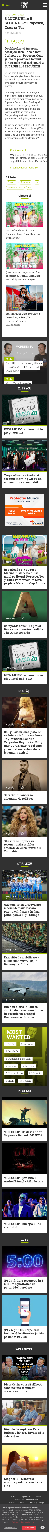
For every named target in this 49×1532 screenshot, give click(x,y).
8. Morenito (35, 1073)
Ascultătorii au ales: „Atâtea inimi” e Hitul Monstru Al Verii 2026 (24, 367)
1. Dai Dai (10, 1044)
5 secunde (25, 182)
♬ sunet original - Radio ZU (24, 167)
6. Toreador (28, 1066)
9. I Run (10, 1080)
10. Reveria (25, 1080)
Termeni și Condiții (36, 1502)
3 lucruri (11, 182)
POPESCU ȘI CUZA (14, 14)
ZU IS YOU (24, 388)
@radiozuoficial (18, 150)
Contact (38, 1496)
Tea (29, 187)
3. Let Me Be (12, 1051)
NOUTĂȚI (24, 691)
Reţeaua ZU (25, 1496)
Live (7, 5)
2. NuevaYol (27, 1044)
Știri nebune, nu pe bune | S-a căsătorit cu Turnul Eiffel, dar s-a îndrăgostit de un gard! (23, 276)
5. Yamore (11, 1066)
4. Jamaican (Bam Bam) (18, 1058)
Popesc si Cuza (15, 187)
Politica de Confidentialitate (26, 1499)
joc (37, 182)
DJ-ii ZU (11, 1496)
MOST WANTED (18, 1034)
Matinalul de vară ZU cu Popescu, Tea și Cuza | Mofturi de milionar (23, 234)
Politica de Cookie (16, 1502)
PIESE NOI (24, 1091)
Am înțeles (30, 1528)
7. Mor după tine (14, 1073)
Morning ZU (24, 346)
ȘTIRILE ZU (24, 863)
